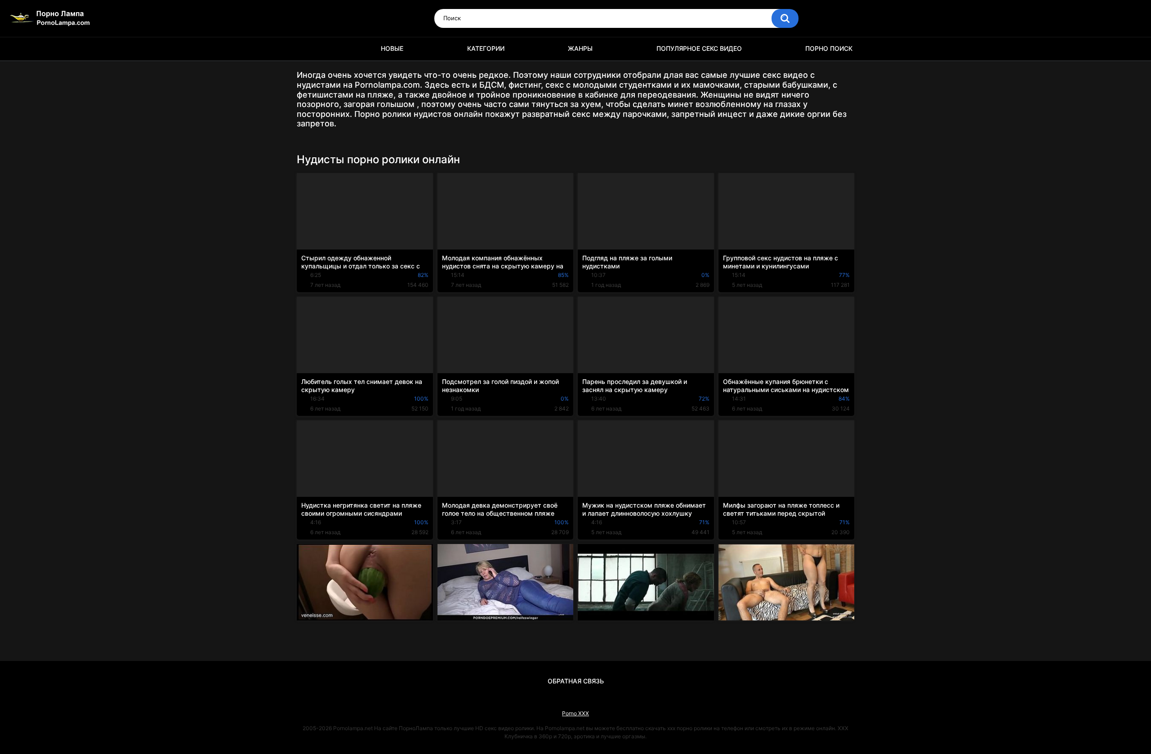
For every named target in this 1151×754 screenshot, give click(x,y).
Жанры (580, 48)
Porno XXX (575, 713)
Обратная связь (576, 681)
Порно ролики (308, 48)
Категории (485, 48)
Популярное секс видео (699, 48)
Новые (392, 48)
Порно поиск (828, 48)
